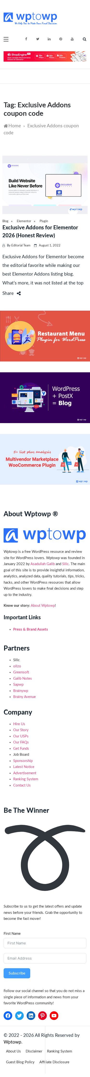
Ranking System (25, 779)
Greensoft (21, 672)
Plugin (44, 221)
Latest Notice (23, 767)
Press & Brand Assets (30, 629)
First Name (12, 933)
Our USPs (21, 736)
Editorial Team (20, 245)
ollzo (17, 666)
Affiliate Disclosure (54, 1062)
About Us (13, 1051)
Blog (5, 221)
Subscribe (17, 973)
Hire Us (19, 724)
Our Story (21, 730)
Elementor (24, 221)
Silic (65, 564)
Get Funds (21, 748)
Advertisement (24, 773)
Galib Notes (22, 678)
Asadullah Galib (42, 564)
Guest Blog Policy (20, 1062)
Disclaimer (34, 1051)
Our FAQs (21, 742)
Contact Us (22, 785)
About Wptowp (43, 605)
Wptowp (12, 1042)
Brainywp (20, 691)
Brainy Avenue (24, 697)
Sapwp (18, 684)
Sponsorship (23, 761)
